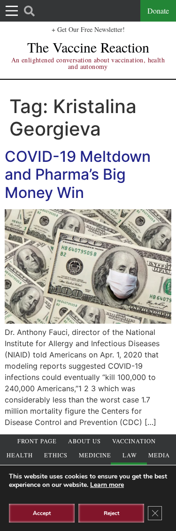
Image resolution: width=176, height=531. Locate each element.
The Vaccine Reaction (88, 47)
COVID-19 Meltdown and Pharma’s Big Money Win (78, 174)
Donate (158, 10)
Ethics (56, 455)
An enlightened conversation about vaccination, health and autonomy (88, 63)
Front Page (37, 441)
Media (159, 455)
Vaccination (134, 441)
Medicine (95, 455)
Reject (111, 513)
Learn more (107, 484)
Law (129, 455)
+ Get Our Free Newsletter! (88, 29)
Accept (42, 513)
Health (20, 455)
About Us (84, 441)
